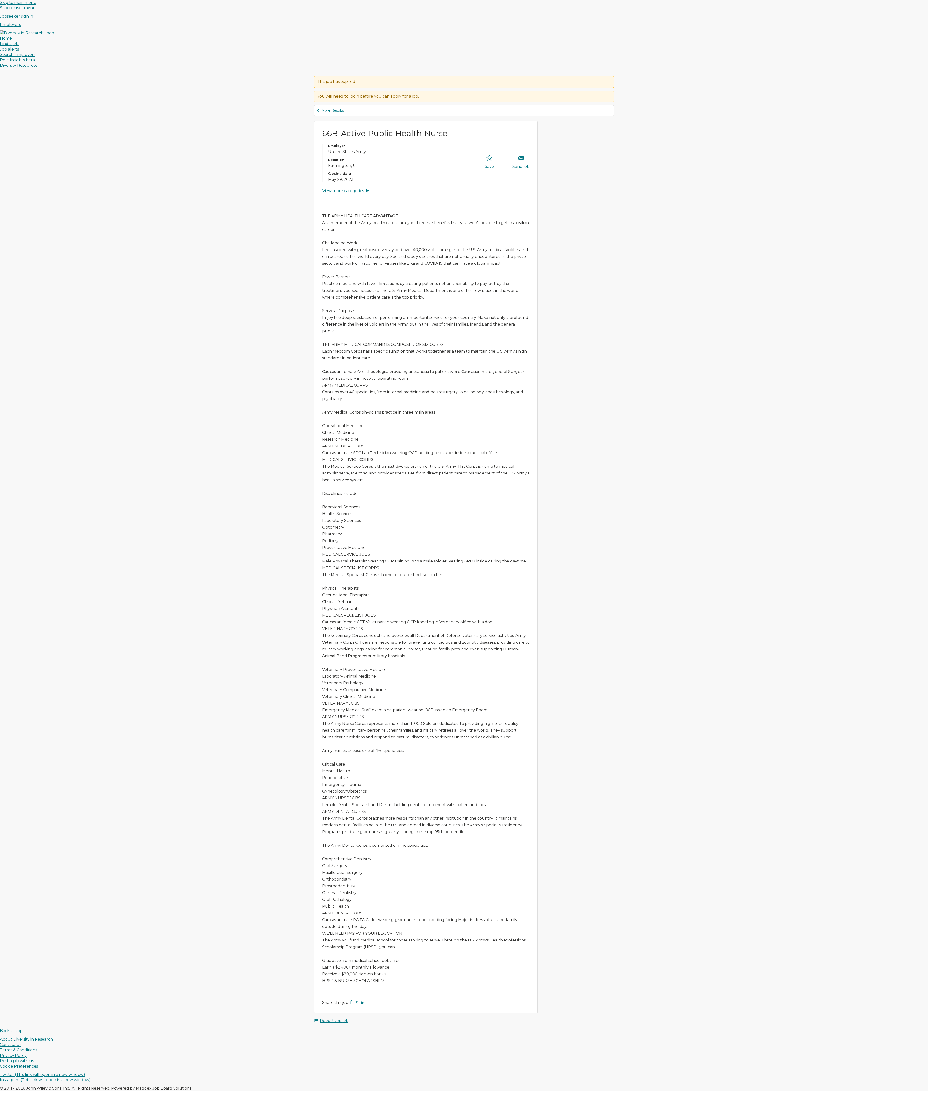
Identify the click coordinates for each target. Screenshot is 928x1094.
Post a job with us (17, 1060)
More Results (332, 110)
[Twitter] (357, 1002)
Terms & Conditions (18, 1050)
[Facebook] (351, 1002)
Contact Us (10, 1044)
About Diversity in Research (26, 1039)
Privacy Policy (13, 1055)
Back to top (11, 1030)
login (354, 96)
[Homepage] (27, 33)
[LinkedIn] (363, 1002)
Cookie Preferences (19, 1066)
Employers (10, 24)
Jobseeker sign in (16, 16)
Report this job (334, 1020)
